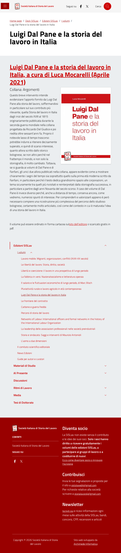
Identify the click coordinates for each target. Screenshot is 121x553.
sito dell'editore (78, 224)
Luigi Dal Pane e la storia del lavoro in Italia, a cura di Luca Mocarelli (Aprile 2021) (60, 74)
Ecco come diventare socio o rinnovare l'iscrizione (82, 462)
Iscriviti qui (67, 511)
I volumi (65, 21)
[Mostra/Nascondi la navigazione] (4, 6)
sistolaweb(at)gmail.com (83, 485)
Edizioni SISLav (50, 21)
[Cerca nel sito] (107, 6)
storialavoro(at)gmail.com (87, 494)
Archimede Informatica (86, 544)
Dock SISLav (31, 21)
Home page (16, 21)
